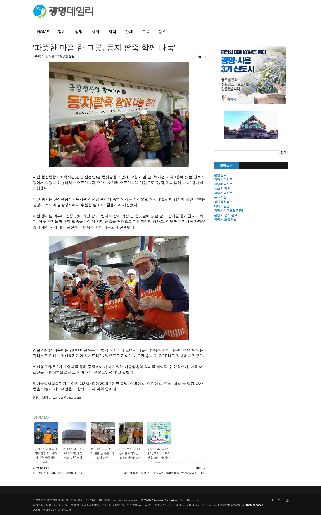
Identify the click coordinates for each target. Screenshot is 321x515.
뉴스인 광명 (222, 188)
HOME (43, 31)
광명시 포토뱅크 (225, 219)
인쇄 (199, 56)
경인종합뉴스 (223, 202)
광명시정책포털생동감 (229, 210)
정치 (62, 31)
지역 (112, 31)
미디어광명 (222, 206)
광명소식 (226, 165)
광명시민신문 (223, 179)
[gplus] (280, 500)
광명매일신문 (223, 184)
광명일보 (220, 175)
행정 (79, 31)
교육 (146, 31)
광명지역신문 (223, 193)
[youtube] (287, 500)
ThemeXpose (254, 504)
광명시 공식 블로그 (227, 215)
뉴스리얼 (220, 197)
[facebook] (272, 500)
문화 (163, 31)
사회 (95, 31)
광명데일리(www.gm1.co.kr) (157, 500)
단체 (129, 31)
